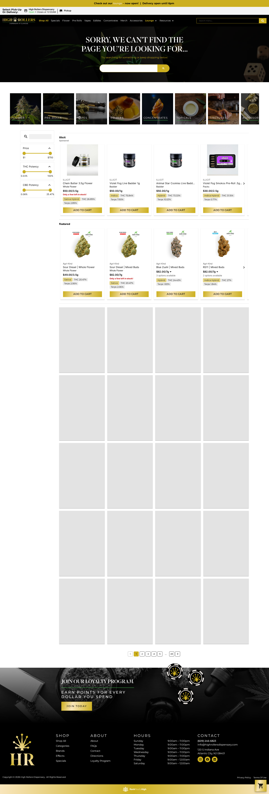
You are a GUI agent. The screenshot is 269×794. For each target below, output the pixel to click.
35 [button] (171, 654)
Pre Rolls (77, 20)
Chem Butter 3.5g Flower (77, 183)
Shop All (43, 20)
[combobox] (228, 20)
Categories (62, 745)
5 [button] (160, 654)
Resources (165, 20)
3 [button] (148, 654)
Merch (123, 20)
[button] (48, 10)
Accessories (136, 20)
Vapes (87, 20)
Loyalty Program (100, 760)
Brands (60, 750)
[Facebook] (207, 759)
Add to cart (82, 210)
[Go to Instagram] (200, 759)
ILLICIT (66, 179)
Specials (55, 20)
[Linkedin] (214, 759)
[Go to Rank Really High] (134, 789)
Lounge (149, 20)
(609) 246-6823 (207, 740)
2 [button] (142, 654)
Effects (60, 755)
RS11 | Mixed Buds (213, 267)
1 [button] (136, 654)
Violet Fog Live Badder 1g (125, 183)
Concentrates (111, 20)
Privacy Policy (244, 777)
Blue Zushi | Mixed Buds (170, 267)
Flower (66, 20)
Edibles (97, 20)
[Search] (262, 20)
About (94, 740)
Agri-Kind (67, 263)
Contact (95, 750)
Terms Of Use (260, 777)
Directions (96, 755)
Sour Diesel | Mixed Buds (124, 267)
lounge (117, 3)
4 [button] (154, 654)
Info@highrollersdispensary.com (218, 744)
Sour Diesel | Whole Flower (79, 267)
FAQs (93, 745)
